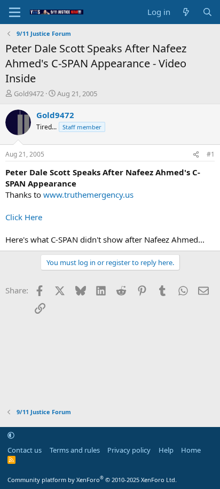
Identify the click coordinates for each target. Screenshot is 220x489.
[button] (11, 435)
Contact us (24, 450)
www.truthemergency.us (88, 194)
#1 (211, 154)
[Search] (207, 12)
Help (166, 450)
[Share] (196, 155)
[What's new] (186, 12)
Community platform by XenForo (92, 480)
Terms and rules (75, 450)
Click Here (23, 217)
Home (191, 450)
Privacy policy (129, 450)
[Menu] (14, 12)
